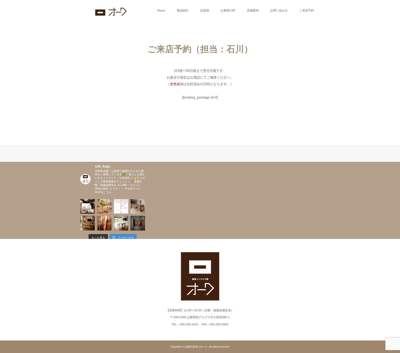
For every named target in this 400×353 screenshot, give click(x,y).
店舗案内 (253, 10)
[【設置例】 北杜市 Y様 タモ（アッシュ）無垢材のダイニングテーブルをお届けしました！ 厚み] (121, 223)
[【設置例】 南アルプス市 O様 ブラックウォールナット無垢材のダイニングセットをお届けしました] (137, 206)
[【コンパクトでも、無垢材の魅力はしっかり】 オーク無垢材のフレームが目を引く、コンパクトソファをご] (87, 223)
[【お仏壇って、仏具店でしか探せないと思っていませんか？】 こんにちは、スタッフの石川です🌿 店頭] (137, 223)
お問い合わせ (279, 10)
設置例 (204, 10)
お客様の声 (228, 10)
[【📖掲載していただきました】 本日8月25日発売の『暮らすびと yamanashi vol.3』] (87, 206)
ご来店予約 (306, 10)
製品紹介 (183, 10)
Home (161, 10)
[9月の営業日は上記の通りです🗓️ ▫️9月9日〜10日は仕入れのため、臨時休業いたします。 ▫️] (121, 206)
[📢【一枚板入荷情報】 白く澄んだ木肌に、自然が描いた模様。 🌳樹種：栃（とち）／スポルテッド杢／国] (104, 223)
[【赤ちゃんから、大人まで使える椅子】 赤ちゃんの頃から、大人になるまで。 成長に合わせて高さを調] (104, 206)
